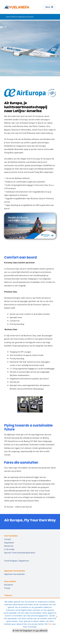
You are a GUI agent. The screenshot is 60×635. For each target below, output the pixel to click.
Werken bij (8, 546)
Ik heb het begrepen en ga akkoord (30, 630)
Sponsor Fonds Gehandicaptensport (19, 552)
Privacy (7, 588)
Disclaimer (8, 584)
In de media (9, 549)
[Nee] (56, 616)
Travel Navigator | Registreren (16, 560)
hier (49, 624)
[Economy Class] (30, 397)
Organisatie (9, 542)
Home (8, 17)
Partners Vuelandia (18, 17)
